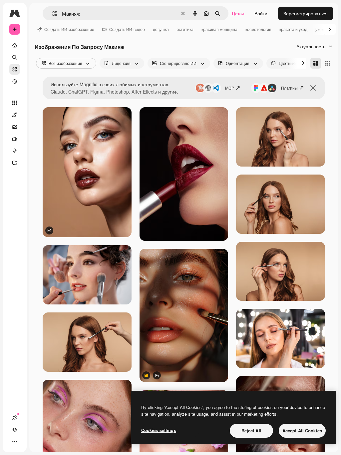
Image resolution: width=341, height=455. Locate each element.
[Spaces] (14, 115)
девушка (161, 29)
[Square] (327, 63)
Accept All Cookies (302, 430)
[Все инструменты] (14, 103)
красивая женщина (219, 29)
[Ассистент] (14, 163)
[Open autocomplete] (52, 13)
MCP (229, 88)
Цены (238, 13)
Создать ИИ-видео (127, 29)
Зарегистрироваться (305, 13)
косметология (258, 29)
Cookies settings (158, 430)
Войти (260, 13)
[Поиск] (14, 57)
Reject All (251, 430)
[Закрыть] (313, 88)
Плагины (289, 88)
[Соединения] (14, 417)
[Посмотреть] (14, 81)
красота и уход (293, 29)
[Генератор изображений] (14, 127)
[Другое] (14, 441)
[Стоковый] (14, 69)
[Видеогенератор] (14, 139)
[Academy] (14, 429)
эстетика (185, 29)
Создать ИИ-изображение (69, 29)
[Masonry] (315, 63)
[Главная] (14, 45)
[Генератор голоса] (14, 151)
